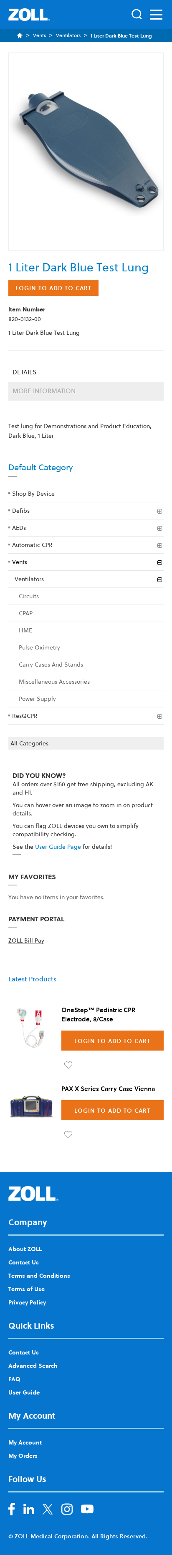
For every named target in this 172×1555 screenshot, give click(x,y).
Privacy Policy (27, 1302)
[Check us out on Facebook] (11, 1511)
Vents (39, 35)
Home (20, 35)
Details (24, 372)
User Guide (24, 1392)
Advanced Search (33, 1365)
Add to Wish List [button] (68, 1065)
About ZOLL (25, 1248)
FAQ (14, 1378)
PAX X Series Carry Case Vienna (108, 1088)
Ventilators (68, 35)
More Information (44, 390)
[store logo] (29, 14)
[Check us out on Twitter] (48, 1511)
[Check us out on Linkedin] (28, 1511)
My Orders (23, 1455)
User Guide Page (58, 847)
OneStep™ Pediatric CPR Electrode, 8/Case (98, 1014)
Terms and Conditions (39, 1275)
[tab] (86, 372)
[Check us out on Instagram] (67, 1511)
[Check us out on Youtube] (87, 1511)
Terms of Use (26, 1288)
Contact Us (23, 1262)
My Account (25, 1442)
